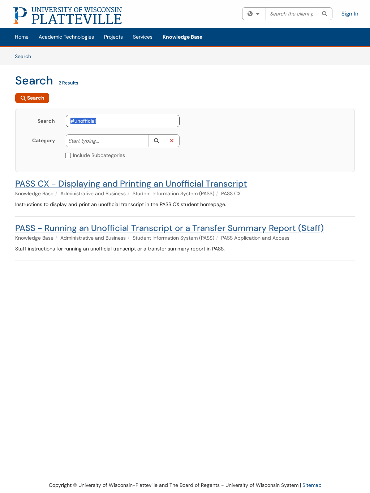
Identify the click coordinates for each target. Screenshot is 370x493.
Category (43, 140)
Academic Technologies (66, 37)
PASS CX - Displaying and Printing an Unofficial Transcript (131, 183)
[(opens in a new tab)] (67, 15)
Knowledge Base (182, 37)
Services (142, 37)
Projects (113, 37)
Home (22, 37)
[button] (156, 141)
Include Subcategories (99, 155)
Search (25, 56)
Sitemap (312, 485)
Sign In (349, 13)
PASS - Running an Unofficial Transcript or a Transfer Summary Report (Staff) (169, 228)
